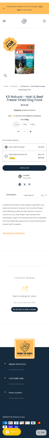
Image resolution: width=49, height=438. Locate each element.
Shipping (17, 110)
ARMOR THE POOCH (11, 417)
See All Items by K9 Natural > (14, 233)
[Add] (31, 132)
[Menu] (4, 21)
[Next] (46, 195)
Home (6, 86)
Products (14, 86)
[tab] (11, 195)
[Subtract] (18, 132)
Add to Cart (24, 168)
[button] (44, 21)
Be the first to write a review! (24, 309)
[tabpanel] (24, 219)
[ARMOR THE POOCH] (24, 21)
